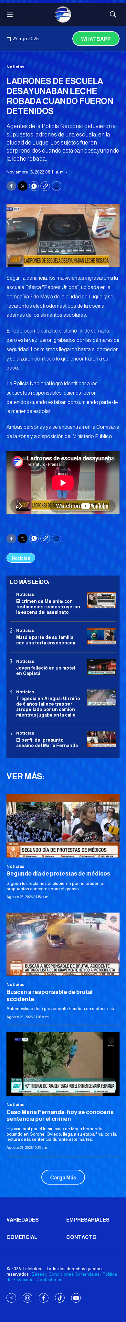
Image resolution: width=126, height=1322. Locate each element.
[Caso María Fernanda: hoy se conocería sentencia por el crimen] (63, 1064)
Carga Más (63, 1177)
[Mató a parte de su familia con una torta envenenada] (101, 636)
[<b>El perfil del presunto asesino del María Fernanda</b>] (101, 739)
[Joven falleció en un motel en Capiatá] (101, 667)
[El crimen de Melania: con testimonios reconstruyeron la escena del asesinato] (101, 600)
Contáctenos (49, 1279)
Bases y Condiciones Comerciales (66, 1274)
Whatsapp (96, 39)
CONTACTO (81, 1237)
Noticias (15, 66)
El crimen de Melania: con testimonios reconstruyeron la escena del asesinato (48, 607)
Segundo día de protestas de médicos (58, 873)
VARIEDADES (22, 1220)
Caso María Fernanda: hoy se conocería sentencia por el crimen (60, 1115)
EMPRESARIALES (88, 1220)
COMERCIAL (21, 1237)
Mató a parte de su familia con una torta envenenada (45, 640)
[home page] (63, 14)
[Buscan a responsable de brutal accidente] (63, 944)
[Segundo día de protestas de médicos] (63, 826)
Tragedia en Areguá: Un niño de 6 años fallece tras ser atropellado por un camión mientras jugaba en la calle (48, 706)
